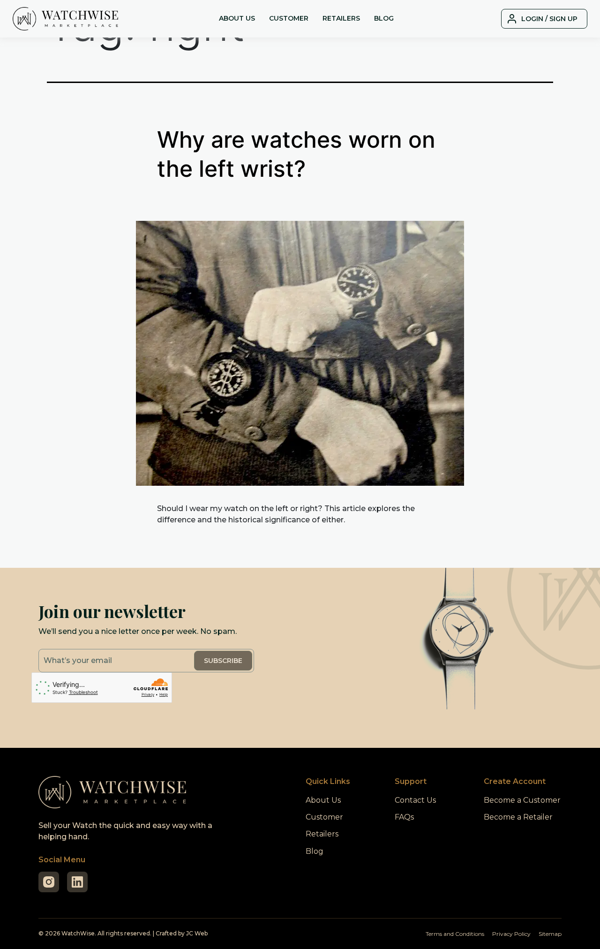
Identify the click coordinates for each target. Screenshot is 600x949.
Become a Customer (522, 800)
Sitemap (550, 933)
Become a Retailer (518, 817)
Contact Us (415, 800)
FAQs (404, 817)
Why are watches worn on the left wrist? (296, 154)
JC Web (197, 933)
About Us (237, 18)
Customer (288, 18)
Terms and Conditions (455, 933)
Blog (384, 18)
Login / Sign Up (549, 19)
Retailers (341, 18)
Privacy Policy (511, 933)
